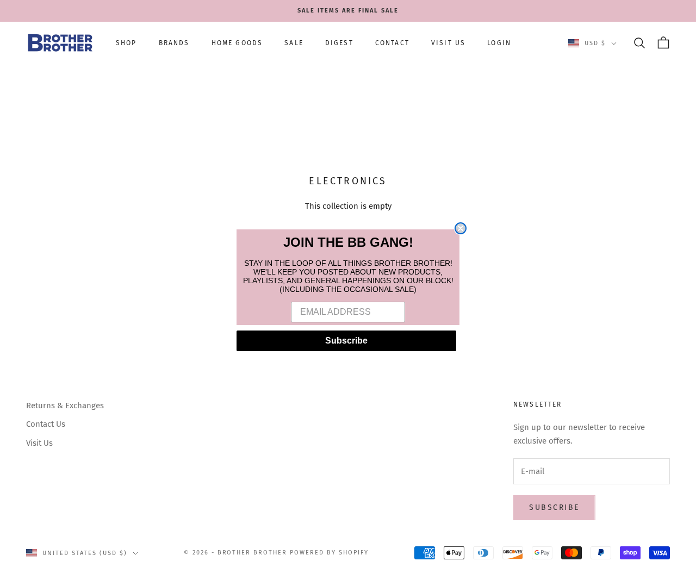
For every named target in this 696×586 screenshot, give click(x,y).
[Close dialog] (460, 228)
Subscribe (346, 340)
